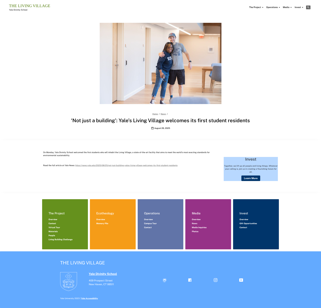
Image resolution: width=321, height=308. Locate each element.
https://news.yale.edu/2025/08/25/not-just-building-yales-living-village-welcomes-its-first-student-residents (126, 165)
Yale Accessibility (89, 298)
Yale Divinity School (18, 10)
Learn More (251, 178)
